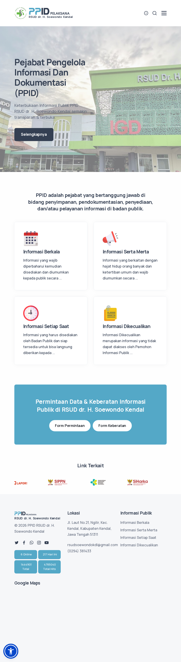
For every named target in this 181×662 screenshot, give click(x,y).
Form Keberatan (112, 425)
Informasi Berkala (134, 522)
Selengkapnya (34, 134)
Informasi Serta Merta (138, 530)
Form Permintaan (70, 425)
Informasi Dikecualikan (139, 545)
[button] (10, 651)
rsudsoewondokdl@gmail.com (92, 544)
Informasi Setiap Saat (138, 537)
